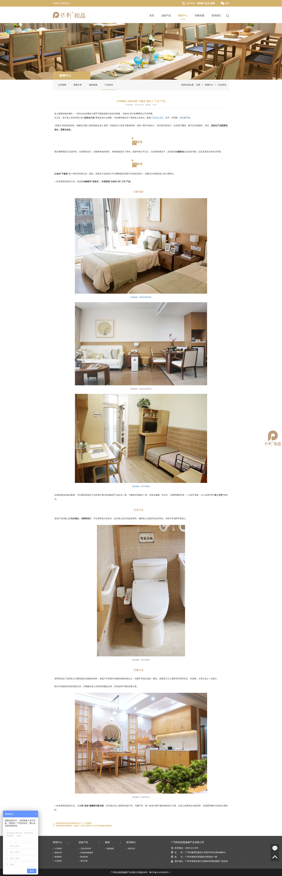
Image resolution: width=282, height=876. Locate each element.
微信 (227, 3)
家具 (182, 117)
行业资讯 (109, 85)
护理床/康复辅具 (86, 853)
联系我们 (216, 15)
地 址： (179, 857)
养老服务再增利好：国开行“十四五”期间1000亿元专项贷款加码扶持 (85, 826)
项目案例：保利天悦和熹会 (141, 297)
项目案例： (141, 486)
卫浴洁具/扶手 (85, 849)
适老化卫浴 (158, 117)
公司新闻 (62, 85)
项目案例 (110, 849)
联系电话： (180, 848)
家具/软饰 (84, 857)
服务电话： (192, 3)
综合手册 (83, 861)
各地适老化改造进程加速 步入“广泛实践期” (75, 823)
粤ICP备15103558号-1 (159, 872)
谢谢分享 (78, 85)
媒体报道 (93, 85)
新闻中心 (183, 15)
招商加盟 (199, 15)
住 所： (179, 852)
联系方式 (131, 849)
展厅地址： (180, 861)
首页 (151, 15)
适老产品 (166, 15)
